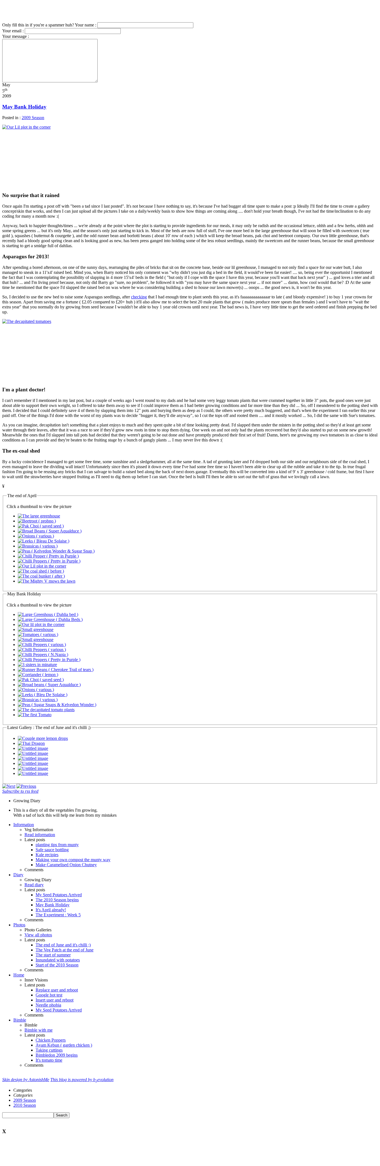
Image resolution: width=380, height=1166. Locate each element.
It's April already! (51, 909)
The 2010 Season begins (57, 899)
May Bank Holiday (24, 107)
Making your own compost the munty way (73, 859)
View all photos (38, 934)
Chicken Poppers (51, 1040)
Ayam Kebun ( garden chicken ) (64, 1045)
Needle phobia (48, 1005)
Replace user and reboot (57, 990)
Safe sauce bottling (52, 849)
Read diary (34, 884)
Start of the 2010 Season (57, 965)
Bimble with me (38, 1030)
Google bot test (49, 995)
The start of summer (53, 955)
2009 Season (33, 117)
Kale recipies (47, 854)
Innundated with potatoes (58, 960)
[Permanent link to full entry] (8, 786)
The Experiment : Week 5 (58, 914)
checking (139, 296)
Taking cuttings (49, 1050)
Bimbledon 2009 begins (57, 1055)
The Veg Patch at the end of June (64, 949)
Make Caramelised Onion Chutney (66, 864)
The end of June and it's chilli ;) (63, 944)
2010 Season (24, 1105)
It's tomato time (49, 1060)
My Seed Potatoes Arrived (59, 894)
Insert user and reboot (54, 1000)
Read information (39, 834)
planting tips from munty (57, 844)
